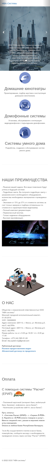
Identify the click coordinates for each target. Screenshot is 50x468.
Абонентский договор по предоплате (19, 351)
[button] (4, 32)
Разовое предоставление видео (16, 348)
